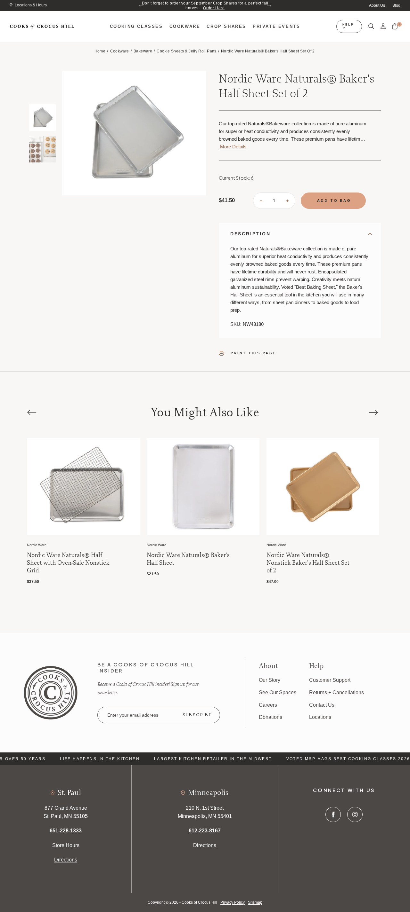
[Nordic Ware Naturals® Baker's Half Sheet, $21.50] (134, 486)
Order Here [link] (214, 8)
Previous (141, 6)
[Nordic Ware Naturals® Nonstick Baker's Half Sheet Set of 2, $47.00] (253, 486)
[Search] (371, 26)
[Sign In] (383, 26)
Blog (396, 5)
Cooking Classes (136, 26)
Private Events (276, 26)
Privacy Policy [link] (232, 902)
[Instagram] (355, 814)
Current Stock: (236, 178)
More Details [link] (233, 146)
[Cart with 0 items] (395, 26)
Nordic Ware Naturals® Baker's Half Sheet (119, 559)
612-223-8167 (205, 830)
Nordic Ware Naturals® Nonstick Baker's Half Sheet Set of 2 (238, 562)
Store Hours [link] (65, 845)
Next (268, 6)
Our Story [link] (269, 680)
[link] (50, 692)
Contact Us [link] (321, 705)
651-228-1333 (66, 830)
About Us (377, 5)
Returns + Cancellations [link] (336, 692)
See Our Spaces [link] (277, 692)
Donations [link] (270, 717)
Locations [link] (320, 717)
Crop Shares (226, 26)
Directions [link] (65, 859)
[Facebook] (333, 814)
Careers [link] (268, 705)
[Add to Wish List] (58, 450)
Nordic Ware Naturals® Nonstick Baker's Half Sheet (353, 559)
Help (348, 24)
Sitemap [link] (255, 902)
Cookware (185, 26)
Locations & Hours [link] (31, 5)
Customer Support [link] (329, 680)
